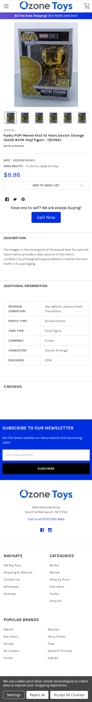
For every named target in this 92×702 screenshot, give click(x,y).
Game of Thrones (60, 651)
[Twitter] (15, 199)
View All (53, 658)
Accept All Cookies (69, 694)
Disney (8, 644)
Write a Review (14, 146)
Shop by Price (59, 579)
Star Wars (57, 587)
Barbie (54, 565)
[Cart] (86, 6)
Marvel (54, 572)
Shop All (55, 601)
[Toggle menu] (6, 6)
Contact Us (12, 579)
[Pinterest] (23, 199)
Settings (14, 694)
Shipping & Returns (18, 572)
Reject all (37, 694)
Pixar (51, 644)
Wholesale (11, 587)
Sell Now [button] (46, 217)
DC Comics (11, 651)
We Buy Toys (12, 565)
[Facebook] (7, 199)
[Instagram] (49, 530)
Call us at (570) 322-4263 (46, 519)
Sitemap (10, 594)
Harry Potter (57, 636)
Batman (53, 629)
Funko (54, 594)
